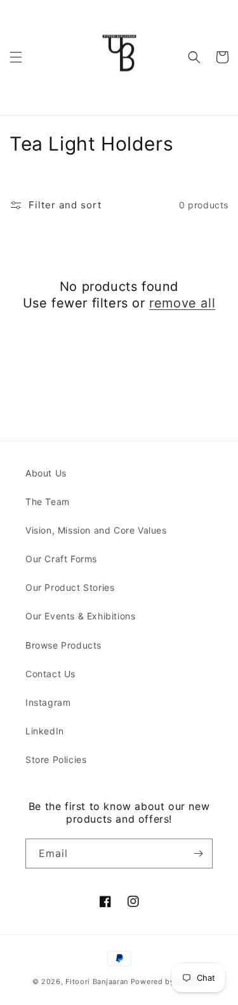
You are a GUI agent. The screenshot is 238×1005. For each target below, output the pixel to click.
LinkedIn (44, 730)
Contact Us (50, 673)
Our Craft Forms (61, 558)
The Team (47, 501)
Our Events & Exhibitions (80, 615)
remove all (182, 303)
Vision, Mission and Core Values (96, 530)
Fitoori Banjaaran (96, 981)
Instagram (47, 702)
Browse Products (63, 645)
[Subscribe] (198, 853)
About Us (46, 473)
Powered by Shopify (168, 981)
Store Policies (55, 759)
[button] (16, 57)
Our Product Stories (69, 587)
